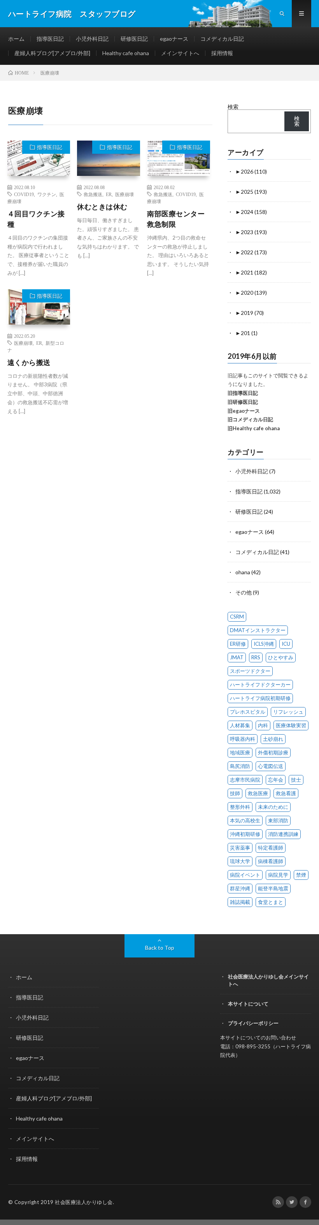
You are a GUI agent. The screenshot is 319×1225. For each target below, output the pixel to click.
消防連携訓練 (283, 834)
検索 (233, 106)
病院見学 (278, 875)
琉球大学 (240, 861)
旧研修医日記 (243, 402)
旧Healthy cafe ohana (254, 428)
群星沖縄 (240, 888)
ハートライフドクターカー (260, 684)
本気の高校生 (245, 820)
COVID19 (24, 194)
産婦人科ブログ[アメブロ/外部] (52, 53)
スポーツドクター (250, 671)
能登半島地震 (273, 888)
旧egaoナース (244, 411)
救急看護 (286, 793)
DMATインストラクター (258, 630)
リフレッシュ (288, 712)
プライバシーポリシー (253, 1023)
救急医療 (258, 793)
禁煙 (301, 875)
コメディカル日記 (222, 38)
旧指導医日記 (243, 393)
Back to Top (159, 947)
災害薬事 (240, 847)
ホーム (16, 38)
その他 (243, 592)
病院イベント (245, 875)
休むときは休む (102, 206)
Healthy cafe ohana (125, 53)
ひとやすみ (280, 657)
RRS (255, 657)
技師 (235, 793)
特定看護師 (270, 847)
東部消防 (278, 820)
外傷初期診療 (273, 752)
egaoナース (174, 38)
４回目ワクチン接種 (36, 218)
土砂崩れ (273, 739)
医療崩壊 (124, 194)
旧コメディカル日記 (250, 419)
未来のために (273, 807)
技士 (296, 780)
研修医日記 (134, 38)
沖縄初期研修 (245, 834)
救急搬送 (93, 194)
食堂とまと (270, 902)
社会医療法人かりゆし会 (84, 1202)
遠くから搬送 (29, 362)
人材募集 (240, 725)
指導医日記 (50, 38)
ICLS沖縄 (264, 644)
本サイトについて (248, 1004)
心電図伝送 (270, 766)
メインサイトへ (180, 53)
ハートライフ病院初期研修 (260, 698)
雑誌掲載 (240, 902)
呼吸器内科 (242, 739)
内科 (263, 725)
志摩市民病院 (245, 780)
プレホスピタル (247, 712)
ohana (242, 572)
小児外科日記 (92, 38)
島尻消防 (240, 766)
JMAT (237, 657)
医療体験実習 (291, 725)
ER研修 (238, 644)
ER (109, 194)
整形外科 (240, 807)
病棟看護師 (270, 861)
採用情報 (222, 53)
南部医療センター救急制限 (176, 218)
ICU (286, 644)
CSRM (237, 616)
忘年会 (275, 780)
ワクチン (46, 194)
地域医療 (240, 752)
